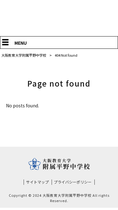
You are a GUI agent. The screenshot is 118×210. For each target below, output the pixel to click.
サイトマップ (37, 181)
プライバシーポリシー (73, 181)
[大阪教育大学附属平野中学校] (59, 26)
